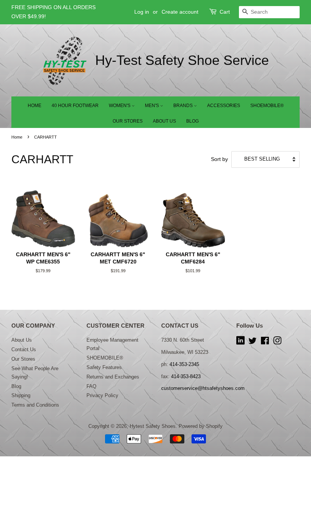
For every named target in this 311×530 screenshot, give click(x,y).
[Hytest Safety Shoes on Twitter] (252, 342)
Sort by (219, 159)
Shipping (20, 395)
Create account (180, 12)
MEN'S (152, 105)
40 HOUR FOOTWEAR (75, 105)
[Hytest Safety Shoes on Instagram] (277, 342)
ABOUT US (164, 121)
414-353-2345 (184, 364)
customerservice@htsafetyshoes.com (203, 388)
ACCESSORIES (223, 105)
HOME (34, 105)
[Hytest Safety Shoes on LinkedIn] (240, 342)
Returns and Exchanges (112, 377)
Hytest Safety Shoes (153, 426)
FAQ (91, 386)
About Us (21, 340)
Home (16, 137)
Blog (16, 386)
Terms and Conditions (35, 405)
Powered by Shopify (201, 426)
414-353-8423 (186, 376)
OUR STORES (128, 121)
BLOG (192, 121)
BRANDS (183, 105)
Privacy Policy (102, 395)
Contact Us (23, 349)
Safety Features (104, 367)
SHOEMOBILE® (267, 105)
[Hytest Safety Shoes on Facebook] (265, 342)
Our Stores (23, 359)
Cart (225, 12)
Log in (141, 12)
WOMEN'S (120, 105)
